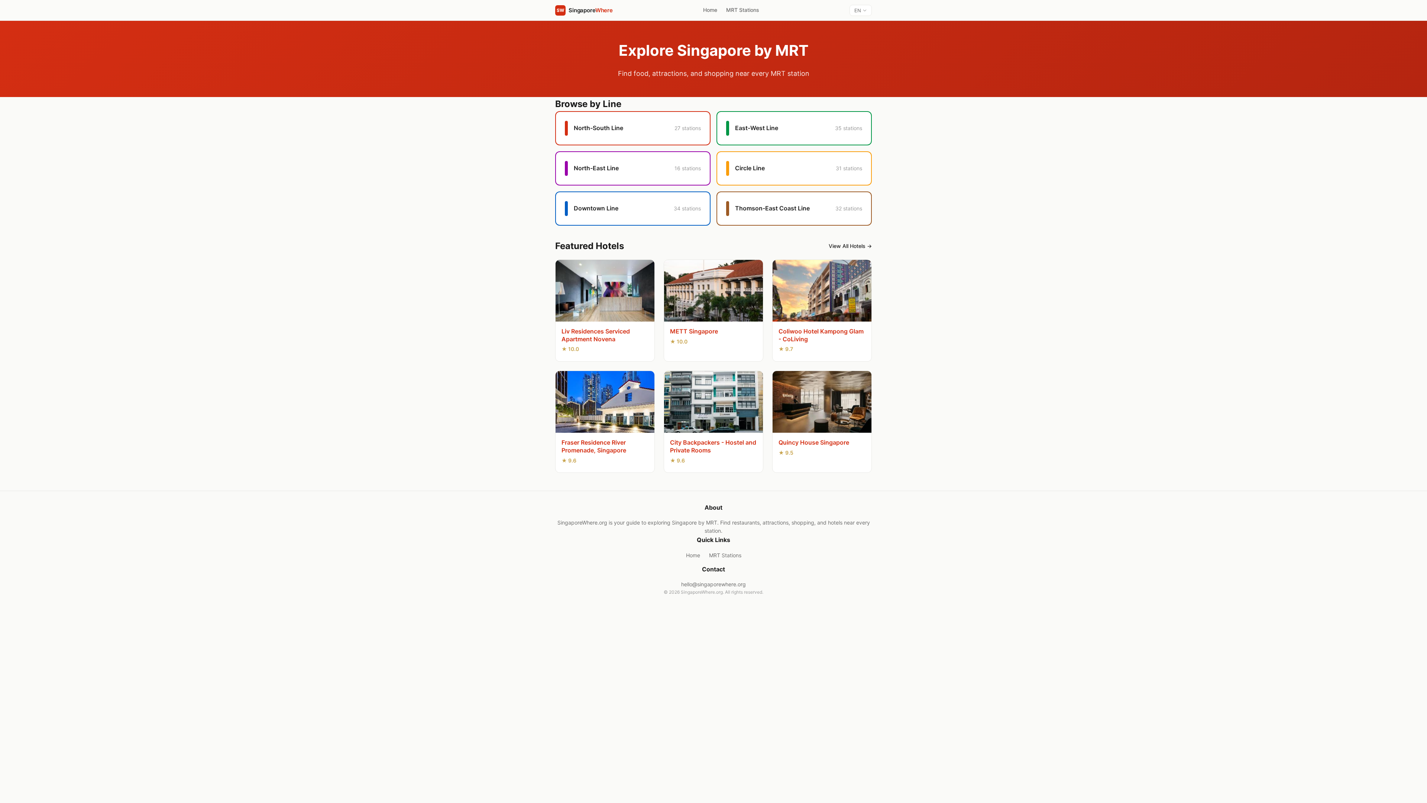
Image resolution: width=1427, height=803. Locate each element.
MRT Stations (742, 10)
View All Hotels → (850, 246)
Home (710, 10)
